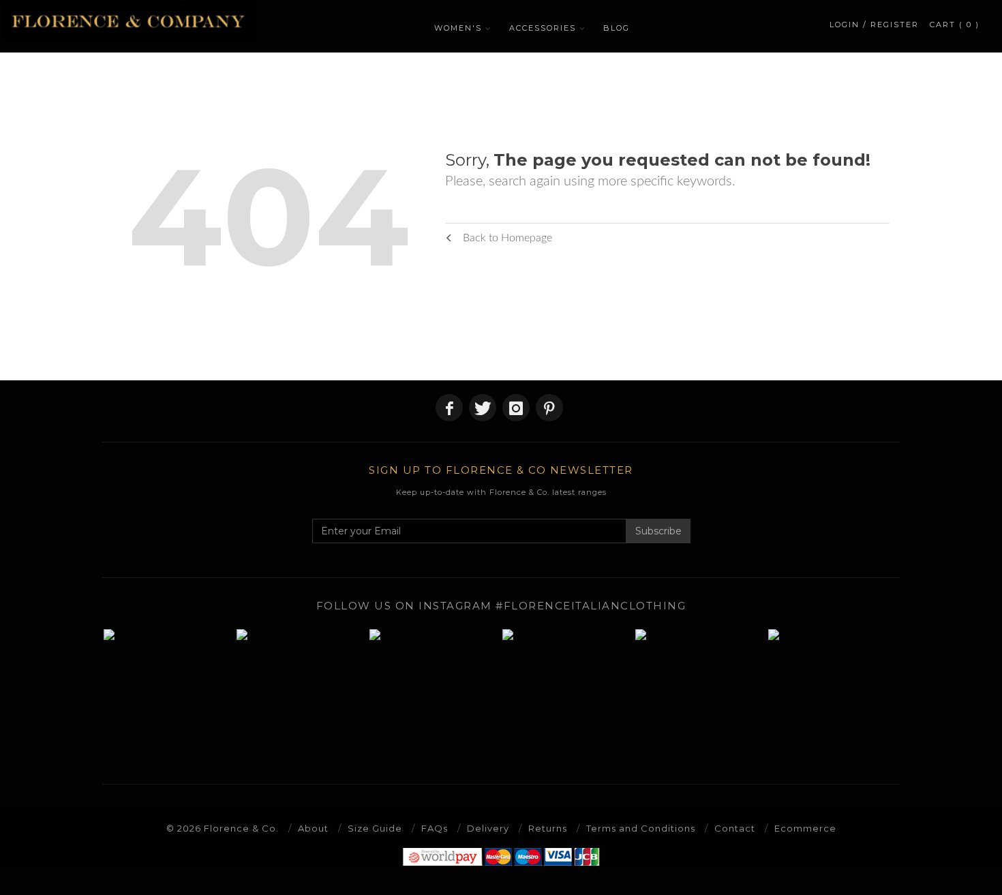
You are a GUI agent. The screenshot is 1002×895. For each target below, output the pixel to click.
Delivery (488, 828)
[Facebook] (449, 407)
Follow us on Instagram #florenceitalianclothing (501, 605)
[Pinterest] (549, 407)
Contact (734, 828)
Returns (547, 828)
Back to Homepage (506, 237)
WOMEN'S (458, 28)
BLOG (616, 28)
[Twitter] (482, 407)
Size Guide (375, 828)
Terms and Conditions (640, 828)
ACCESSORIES (542, 28)
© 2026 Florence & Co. (222, 828)
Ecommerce (805, 828)
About (313, 828)
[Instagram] (516, 407)
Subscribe (658, 531)
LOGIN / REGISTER (874, 24)
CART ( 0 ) (955, 24)
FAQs (434, 828)
